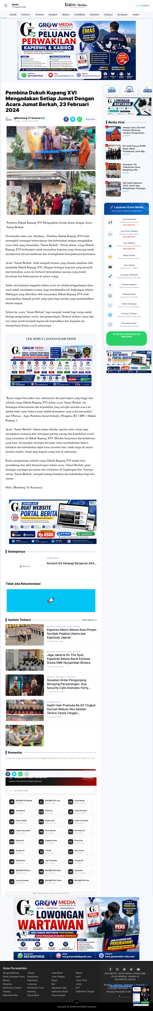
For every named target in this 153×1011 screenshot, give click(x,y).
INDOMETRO (111, 973)
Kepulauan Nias (59, 987)
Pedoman (128, 984)
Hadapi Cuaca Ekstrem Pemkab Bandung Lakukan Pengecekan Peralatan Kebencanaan (134, 130)
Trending (144, 5)
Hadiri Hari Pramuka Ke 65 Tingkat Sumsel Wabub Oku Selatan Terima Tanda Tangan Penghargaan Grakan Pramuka (71, 709)
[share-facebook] (66, 119)
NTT (78, 987)
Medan (79, 973)
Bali (53, 984)
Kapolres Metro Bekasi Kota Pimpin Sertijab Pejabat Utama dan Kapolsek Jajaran (71, 633)
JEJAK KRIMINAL (119, 976)
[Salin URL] (26, 774)
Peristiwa (26, 14)
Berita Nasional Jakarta (62, 677)
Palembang (32, 976)
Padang (7, 991)
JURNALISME (138, 973)
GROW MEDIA (124, 973)
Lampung (31, 984)
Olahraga (108, 14)
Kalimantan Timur (35, 987)
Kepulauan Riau (10, 995)
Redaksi (108, 984)
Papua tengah (58, 995)
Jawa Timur (81, 980)
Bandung (31, 991)
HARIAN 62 (133, 976)
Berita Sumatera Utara (14, 976)
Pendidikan (79, 14)
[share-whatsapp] (79, 119)
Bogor (54, 980)
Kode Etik (140, 984)
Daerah (13, 14)
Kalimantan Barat (60, 991)
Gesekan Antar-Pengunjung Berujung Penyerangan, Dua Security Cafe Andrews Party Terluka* (67, 684)
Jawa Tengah (58, 976)
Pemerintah (55, 702)
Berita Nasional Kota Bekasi (64, 626)
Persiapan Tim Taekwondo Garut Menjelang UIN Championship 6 (131, 167)
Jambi (79, 984)
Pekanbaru (32, 980)
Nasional (39, 14)
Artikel (136, 14)
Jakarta (31, 973)
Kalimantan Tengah (85, 991)
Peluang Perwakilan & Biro (119, 991)
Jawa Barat (57, 973)
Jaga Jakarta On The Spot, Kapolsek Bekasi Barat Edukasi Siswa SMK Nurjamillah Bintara (68, 658)
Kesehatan (122, 14)
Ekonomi (94, 14)
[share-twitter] (72, 119)
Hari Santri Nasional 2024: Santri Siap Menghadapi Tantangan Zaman (134, 186)
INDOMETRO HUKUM (125, 979)
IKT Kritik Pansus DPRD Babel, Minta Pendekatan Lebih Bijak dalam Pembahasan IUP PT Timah (134, 149)
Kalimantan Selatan (12, 987)
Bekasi (6, 980)
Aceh (78, 976)
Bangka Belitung (11, 973)
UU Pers (118, 984)
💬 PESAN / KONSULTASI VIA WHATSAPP (126, 338)
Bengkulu (7, 984)
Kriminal (53, 14)
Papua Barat (33, 995)
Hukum (65, 14)
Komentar (90, 119)
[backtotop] (76, 1003)
